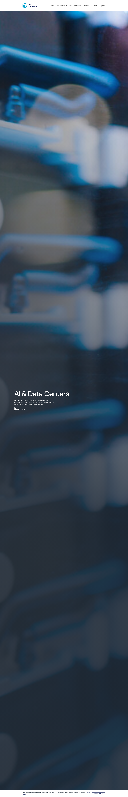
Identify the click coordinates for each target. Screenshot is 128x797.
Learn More (20, 409)
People (69, 6)
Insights (102, 6)
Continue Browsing (98, 793)
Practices (85, 6)
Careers (94, 6)
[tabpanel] (64, 404)
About (62, 6)
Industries (77, 6)
